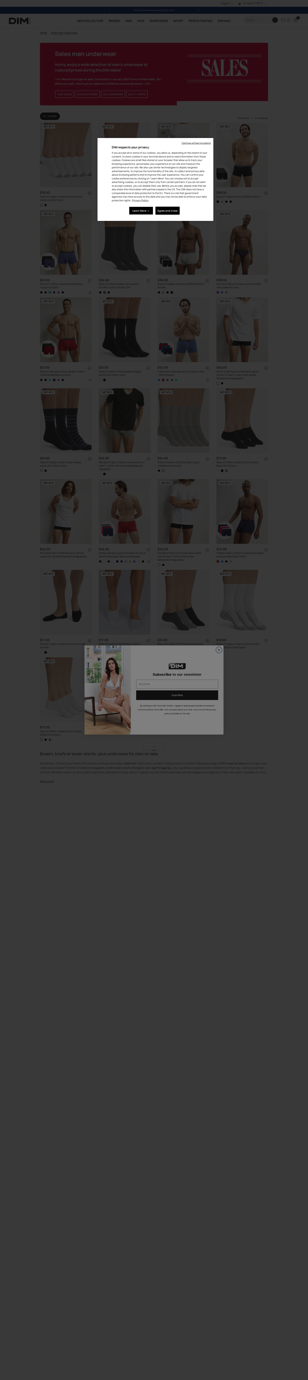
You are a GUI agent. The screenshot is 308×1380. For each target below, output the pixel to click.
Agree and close (167, 210)
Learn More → (141, 210)
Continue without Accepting (196, 143)
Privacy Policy (140, 200)
